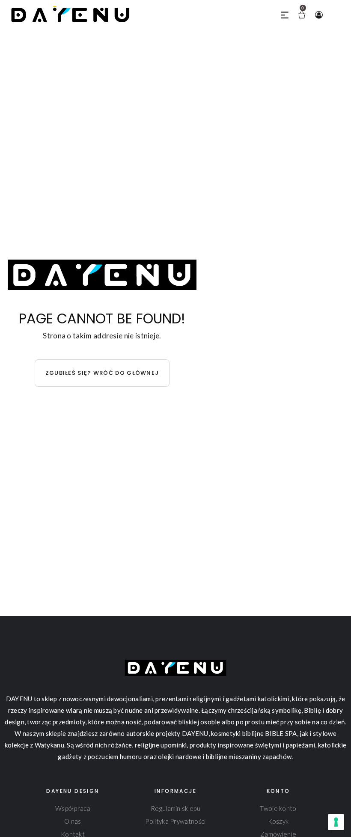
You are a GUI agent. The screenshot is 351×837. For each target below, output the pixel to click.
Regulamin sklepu (175, 808)
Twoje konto (278, 808)
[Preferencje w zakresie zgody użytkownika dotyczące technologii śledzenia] (336, 822)
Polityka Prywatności (175, 821)
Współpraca (72, 808)
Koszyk (278, 821)
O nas (72, 821)
